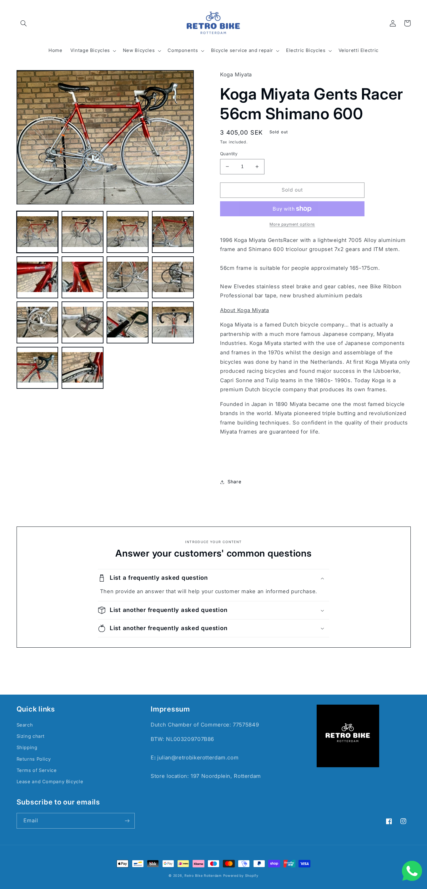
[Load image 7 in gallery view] (127, 277)
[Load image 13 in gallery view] (37, 368)
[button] (24, 23)
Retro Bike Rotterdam (203, 876)
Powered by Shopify (241, 876)
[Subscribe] (127, 820)
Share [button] (234, 482)
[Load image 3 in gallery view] (127, 232)
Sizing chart (31, 736)
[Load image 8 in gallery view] (173, 277)
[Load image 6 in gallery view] (82, 277)
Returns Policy (34, 759)
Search (25, 725)
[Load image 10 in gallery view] (82, 323)
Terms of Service (37, 770)
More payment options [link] (292, 224)
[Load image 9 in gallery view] (37, 323)
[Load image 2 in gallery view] (82, 232)
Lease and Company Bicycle (50, 781)
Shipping (27, 747)
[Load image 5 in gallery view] (37, 277)
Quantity (229, 153)
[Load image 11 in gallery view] (127, 323)
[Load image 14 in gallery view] (82, 368)
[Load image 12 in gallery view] (173, 323)
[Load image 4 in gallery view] (173, 232)
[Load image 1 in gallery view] (37, 232)
